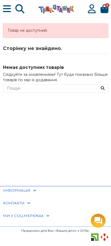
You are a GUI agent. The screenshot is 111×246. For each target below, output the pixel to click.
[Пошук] (102, 88)
